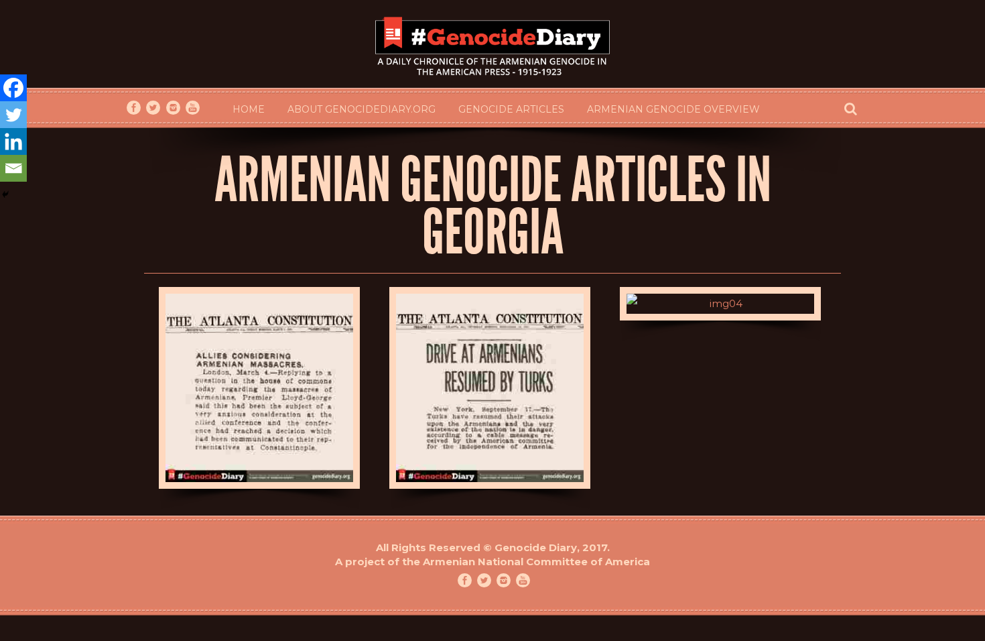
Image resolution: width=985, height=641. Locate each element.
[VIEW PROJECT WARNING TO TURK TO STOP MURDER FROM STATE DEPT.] (721, 304)
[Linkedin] (13, 141)
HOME (249, 109)
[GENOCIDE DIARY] (492, 44)
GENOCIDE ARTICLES (511, 109)
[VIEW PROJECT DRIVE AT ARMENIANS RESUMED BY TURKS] (490, 388)
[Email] (13, 168)
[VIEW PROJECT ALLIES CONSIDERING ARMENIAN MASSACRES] (260, 388)
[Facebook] (13, 87)
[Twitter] (13, 114)
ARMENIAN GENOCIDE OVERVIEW (673, 109)
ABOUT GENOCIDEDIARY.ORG (361, 109)
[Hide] (5, 194)
